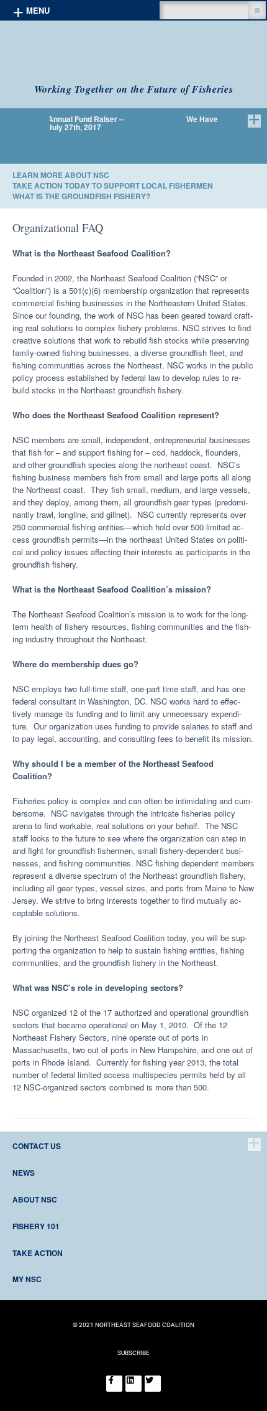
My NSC (27, 1279)
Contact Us (36, 1145)
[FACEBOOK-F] (114, 1384)
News (23, 1172)
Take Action (37, 1253)
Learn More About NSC (60, 174)
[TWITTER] (153, 1384)
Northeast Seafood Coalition (94, 52)
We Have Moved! (173, 118)
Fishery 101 (36, 1226)
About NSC (34, 1199)
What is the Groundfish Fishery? (81, 196)
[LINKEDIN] (133, 1384)
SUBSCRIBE (133, 1352)
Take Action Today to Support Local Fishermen (112, 185)
